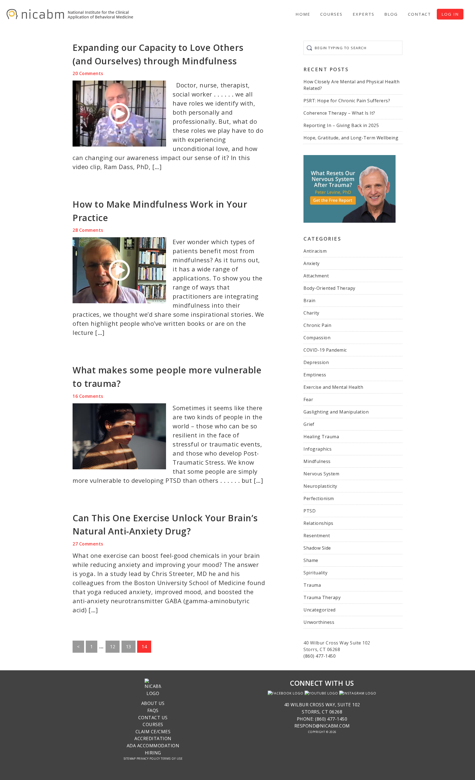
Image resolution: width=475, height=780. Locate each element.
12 (115, 648)
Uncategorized (319, 610)
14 (146, 648)
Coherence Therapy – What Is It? (339, 113)
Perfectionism (318, 498)
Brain (309, 300)
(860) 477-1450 (319, 656)
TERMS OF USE (172, 758)
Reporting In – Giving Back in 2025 (341, 125)
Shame (310, 560)
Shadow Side (317, 548)
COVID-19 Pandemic (325, 350)
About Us (153, 703)
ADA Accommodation (153, 746)
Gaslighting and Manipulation (336, 412)
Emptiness (314, 375)
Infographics (317, 449)
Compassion (316, 338)
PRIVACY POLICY (148, 758)
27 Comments (88, 544)
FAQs (153, 710)
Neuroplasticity (320, 486)
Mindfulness (317, 461)
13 (131, 648)
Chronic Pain (317, 325)
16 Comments (88, 396)
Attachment (316, 276)
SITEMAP (129, 758)
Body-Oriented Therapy (329, 288)
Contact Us (153, 718)
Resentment (316, 536)
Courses (153, 724)
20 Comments (88, 73)
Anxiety (311, 263)
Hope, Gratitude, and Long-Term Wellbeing (350, 138)
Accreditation (153, 738)
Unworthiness (318, 622)
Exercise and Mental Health (333, 387)
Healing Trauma (321, 437)
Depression (316, 362)
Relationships (318, 523)
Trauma (312, 585)
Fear (308, 399)
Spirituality (315, 573)
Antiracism (315, 251)
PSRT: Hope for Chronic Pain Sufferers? (346, 101)
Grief (308, 424)
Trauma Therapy (322, 597)
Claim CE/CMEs (153, 732)
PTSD (309, 511)
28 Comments (88, 230)
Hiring (153, 753)
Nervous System (321, 474)
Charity (311, 313)
